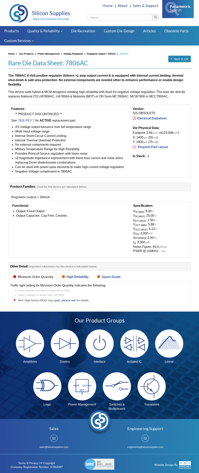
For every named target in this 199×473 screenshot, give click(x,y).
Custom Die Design (119, 31)
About (123, 5)
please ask (69, 300)
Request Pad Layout (152, 147)
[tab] (30, 197)
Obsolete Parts (176, 31)
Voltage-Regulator (73, 54)
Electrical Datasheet (151, 118)
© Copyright (47, 463)
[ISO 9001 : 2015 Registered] (99, 463)
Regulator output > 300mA (101, 54)
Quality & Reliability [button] (43, 31)
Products (11, 31)
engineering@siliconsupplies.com (145, 447)
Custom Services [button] (17, 41)
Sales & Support (145, 5)
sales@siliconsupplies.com (53, 447)
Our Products (26, 54)
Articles (149, 31)
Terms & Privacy (28, 463)
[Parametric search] (178, 9)
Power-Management (49, 54)
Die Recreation (83, 31)
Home (107, 5)
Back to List (180, 58)
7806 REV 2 (26, 120)
